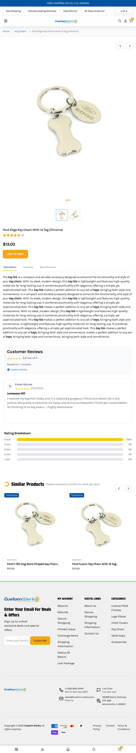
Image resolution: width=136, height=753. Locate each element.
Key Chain (20, 31)
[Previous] (120, 46)
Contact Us (91, 633)
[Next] (129, 46)
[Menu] (9, 21)
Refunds (63, 612)
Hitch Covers (119, 622)
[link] (125, 21)
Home (6, 31)
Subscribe (40, 640)
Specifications (48, 267)
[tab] (67, 200)
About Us (90, 605)
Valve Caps (118, 635)
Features (28, 267)
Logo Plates (118, 616)
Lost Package (66, 663)
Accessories (118, 642)
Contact (110, 725)
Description (10, 267)
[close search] (119, 21)
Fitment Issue (66, 629)
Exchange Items (68, 635)
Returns (63, 605)
